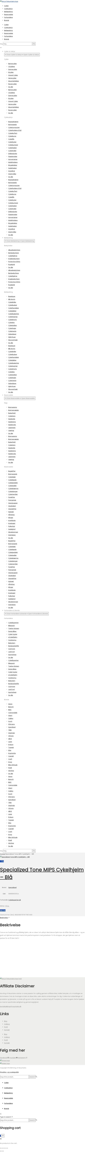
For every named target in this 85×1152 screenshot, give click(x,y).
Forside (2, 854)
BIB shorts (11, 299)
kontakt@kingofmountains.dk (10, 1006)
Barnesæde (12, 125)
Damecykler (12, 69)
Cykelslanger (13, 491)
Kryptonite (12, 753)
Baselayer (11, 296)
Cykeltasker (12, 148)
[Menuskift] (1, 47)
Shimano (11, 724)
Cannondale (12, 713)
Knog (10, 762)
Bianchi (10, 707)
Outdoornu (12, 640)
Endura (10, 745)
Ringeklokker (12, 165)
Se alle (10, 87)
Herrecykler (12, 78)
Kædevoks (12, 425)
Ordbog (7, 1024)
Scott (10, 721)
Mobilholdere (13, 162)
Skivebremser (13, 532)
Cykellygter (12, 142)
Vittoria (10, 736)
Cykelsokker (12, 325)
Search (32, 1077)
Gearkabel (12, 506)
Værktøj (11, 430)
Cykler (6, 6)
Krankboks (12, 520)
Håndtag (11, 515)
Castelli (11, 756)
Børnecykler (12, 64)
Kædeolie (11, 419)
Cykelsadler (12, 486)
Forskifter (11, 497)
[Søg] (34, 44)
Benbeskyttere (13, 253)
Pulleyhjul (11, 526)
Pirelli (10, 768)
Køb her (2, 910)
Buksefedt (12, 413)
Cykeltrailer (12, 151)
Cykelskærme (13, 489)
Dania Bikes (12, 631)
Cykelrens (11, 416)
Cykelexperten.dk (14, 900)
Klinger (10, 518)
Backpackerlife (13, 646)
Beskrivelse (4, 918)
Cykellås (11, 139)
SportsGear (12, 655)
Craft (10, 759)
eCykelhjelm (12, 637)
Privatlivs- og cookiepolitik (9, 1072)
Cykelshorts (12, 320)
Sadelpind (11, 529)
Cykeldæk (12, 477)
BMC (10, 710)
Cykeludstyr (8, 9)
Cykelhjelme (12, 256)
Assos (10, 704)
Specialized (12, 887)
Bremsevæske (13, 410)
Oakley (10, 718)
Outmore (11, 649)
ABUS (10, 739)
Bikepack (11, 626)
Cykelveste (12, 331)
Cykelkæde (12, 480)
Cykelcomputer (14, 127)
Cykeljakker (12, 311)
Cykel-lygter (12, 634)
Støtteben (12, 535)
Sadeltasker (12, 168)
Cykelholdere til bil (14, 130)
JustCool (11, 652)
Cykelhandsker (13, 308)
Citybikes (11, 67)
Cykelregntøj (12, 317)
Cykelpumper (13, 145)
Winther (11, 771)
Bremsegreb (12, 474)
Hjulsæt (11, 512)
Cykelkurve (12, 136)
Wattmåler (12, 174)
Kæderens (12, 422)
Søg (1, 44)
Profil (6, 1027)
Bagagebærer (13, 122)
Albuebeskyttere (14, 250)
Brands (6, 20)
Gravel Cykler (13, 75)
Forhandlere (8, 17)
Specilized (11, 727)
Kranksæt (11, 523)
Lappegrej (11, 428)
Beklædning (8, 12)
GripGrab (11, 733)
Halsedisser (12, 334)
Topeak (11, 747)
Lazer (10, 742)
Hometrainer (12, 159)
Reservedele (8, 14)
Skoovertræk (13, 340)
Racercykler (12, 84)
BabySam (11, 643)
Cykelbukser (12, 305)
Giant (10, 716)
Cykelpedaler (13, 483)
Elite (9, 750)
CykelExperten (13, 623)
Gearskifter (12, 509)
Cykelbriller (12, 302)
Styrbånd (11, 171)
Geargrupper (13, 503)
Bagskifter (11, 471)
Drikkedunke (12, 154)
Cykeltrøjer (12, 328)
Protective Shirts (14, 262)
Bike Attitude (12, 765)
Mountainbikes (13, 81)
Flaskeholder (12, 156)
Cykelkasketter (13, 314)
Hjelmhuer (12, 337)
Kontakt (7, 1030)
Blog (5, 1021)
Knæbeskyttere (13, 259)
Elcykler (11, 72)
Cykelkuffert (12, 133)
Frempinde (12, 500)
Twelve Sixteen (13, 628)
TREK (10, 730)
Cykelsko (11, 323)
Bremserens (12, 407)
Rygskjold (11, 264)
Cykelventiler (13, 494)
